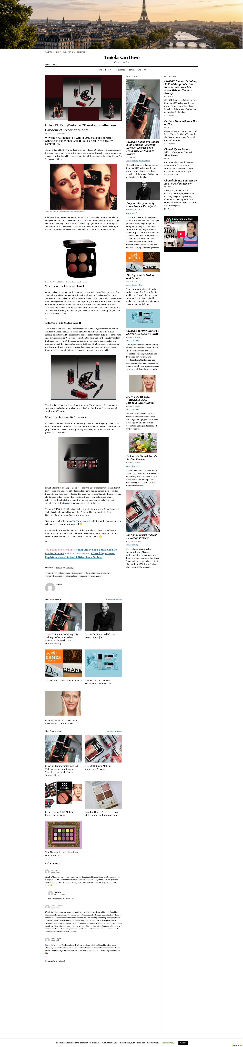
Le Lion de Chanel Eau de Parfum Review (141, 458)
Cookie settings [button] (168, 1042)
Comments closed (172, 175)
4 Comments (170, 209)
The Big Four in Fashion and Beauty (63, 680)
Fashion (131, 69)
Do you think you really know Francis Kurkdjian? (100, 636)
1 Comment (170, 115)
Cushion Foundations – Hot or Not (180, 123)
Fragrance (120, 69)
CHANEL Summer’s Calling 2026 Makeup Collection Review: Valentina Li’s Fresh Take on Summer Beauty (180, 87)
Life (139, 69)
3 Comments (170, 144)
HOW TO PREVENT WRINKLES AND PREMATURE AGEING (61, 722)
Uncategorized (144, 160)
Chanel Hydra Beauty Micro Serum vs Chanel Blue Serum (178, 152)
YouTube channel (81, 521)
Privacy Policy (61, 52)
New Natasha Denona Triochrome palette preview (62, 853)
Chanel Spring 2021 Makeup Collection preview (59, 813)
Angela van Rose (121, 57)
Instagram (65, 503)
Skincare (135, 340)
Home (99, 69)
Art (145, 69)
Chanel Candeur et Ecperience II (70, 573)
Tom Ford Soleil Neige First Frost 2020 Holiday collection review (102, 813)
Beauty (108, 69)
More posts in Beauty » (114, 600)
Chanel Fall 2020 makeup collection (97, 573)
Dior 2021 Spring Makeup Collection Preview (98, 767)
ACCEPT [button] (183, 1043)
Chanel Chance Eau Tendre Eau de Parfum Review (180, 182)
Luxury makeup (96, 576)
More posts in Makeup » (114, 731)
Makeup (70, 567)
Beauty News (51, 573)
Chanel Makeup (71, 576)
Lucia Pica (83, 576)
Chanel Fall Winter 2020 (54, 576)
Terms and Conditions (77, 52)
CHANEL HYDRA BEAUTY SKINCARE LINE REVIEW (98, 682)
